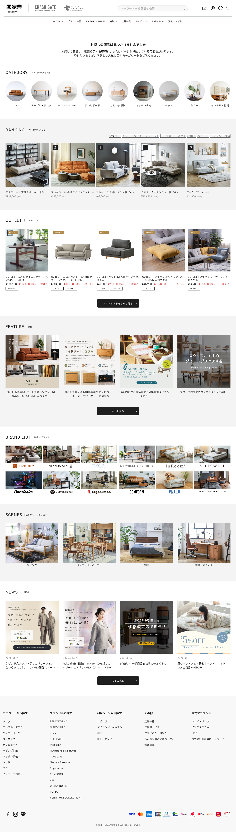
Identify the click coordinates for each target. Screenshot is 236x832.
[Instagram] (15, 814)
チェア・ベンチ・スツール (139, 136)
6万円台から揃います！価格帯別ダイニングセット (145, 394)
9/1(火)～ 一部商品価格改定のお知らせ (143, 663)
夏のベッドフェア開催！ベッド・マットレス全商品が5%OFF (201, 665)
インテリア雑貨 (220, 136)
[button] (153, 8)
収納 (190, 136)
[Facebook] (8, 814)
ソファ (113, 136)
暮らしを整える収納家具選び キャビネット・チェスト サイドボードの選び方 (88, 394)
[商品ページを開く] (27, 165)
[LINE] (23, 814)
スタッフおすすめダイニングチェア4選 (202, 392)
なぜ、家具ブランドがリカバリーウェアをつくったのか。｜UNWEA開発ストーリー (30, 667)
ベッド (201, 136)
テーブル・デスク (172, 136)
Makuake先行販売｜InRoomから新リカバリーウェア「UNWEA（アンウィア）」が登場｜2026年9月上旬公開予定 (87, 667)
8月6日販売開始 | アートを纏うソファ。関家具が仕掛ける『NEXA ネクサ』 (31, 394)
